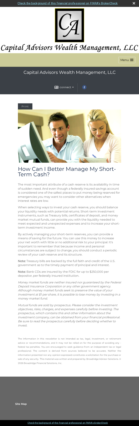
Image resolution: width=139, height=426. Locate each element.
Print (25, 106)
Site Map (21, 404)
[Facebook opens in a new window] (84, 88)
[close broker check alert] (133, 3)
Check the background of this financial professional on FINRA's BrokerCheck (68, 3)
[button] (126, 60)
